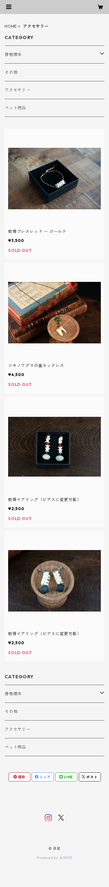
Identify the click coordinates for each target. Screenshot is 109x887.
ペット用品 (15, 107)
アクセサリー (18, 90)
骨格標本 (13, 54)
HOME (11, 26)
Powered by (48, 858)
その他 (11, 72)
